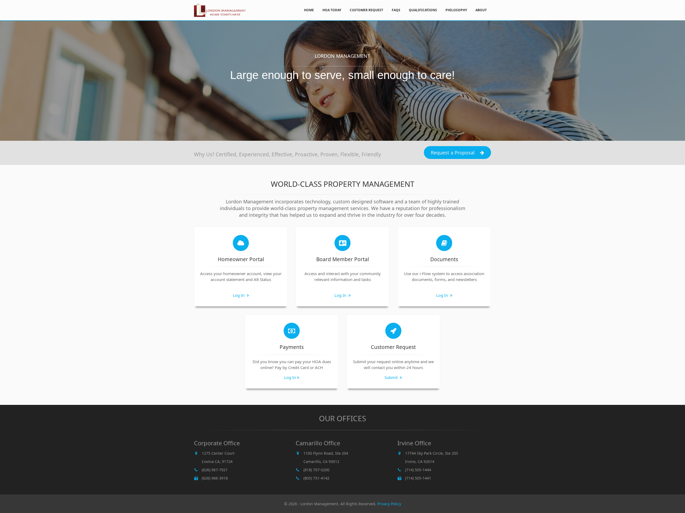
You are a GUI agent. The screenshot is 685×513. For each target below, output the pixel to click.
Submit (392, 377)
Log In (239, 295)
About (481, 10)
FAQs (396, 10)
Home (309, 10)
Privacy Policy (389, 503)
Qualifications (423, 10)
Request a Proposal (453, 152)
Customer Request (366, 10)
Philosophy (456, 10)
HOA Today (331, 10)
